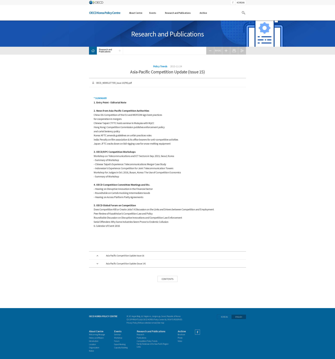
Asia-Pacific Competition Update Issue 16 (125, 255)
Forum (116, 341)
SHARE (242, 51)
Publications (141, 337)
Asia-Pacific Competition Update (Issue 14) (126, 263)
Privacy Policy (132, 322)
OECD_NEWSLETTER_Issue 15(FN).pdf (114, 82)
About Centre (135, 12)
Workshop (118, 337)
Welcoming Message (97, 334)
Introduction (93, 341)
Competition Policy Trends (147, 341)
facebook (232, 2)
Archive (203, 12)
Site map (160, 322)
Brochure (181, 334)
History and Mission (96, 337)
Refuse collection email (147, 322)
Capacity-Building (121, 347)
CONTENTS (167, 279)
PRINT (234, 51)
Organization (94, 347)
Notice (91, 350)
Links (139, 346)
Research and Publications (178, 12)
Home (93, 51)
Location (92, 344)
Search (243, 12)
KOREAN (241, 2)
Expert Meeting (119, 344)
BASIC (218, 50)
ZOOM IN (226, 51)
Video (180, 341)
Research (140, 334)
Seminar (117, 334)
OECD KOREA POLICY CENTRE (105, 12)
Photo (180, 337)
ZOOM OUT (210, 51)
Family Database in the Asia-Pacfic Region (153, 344)
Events (152, 12)
